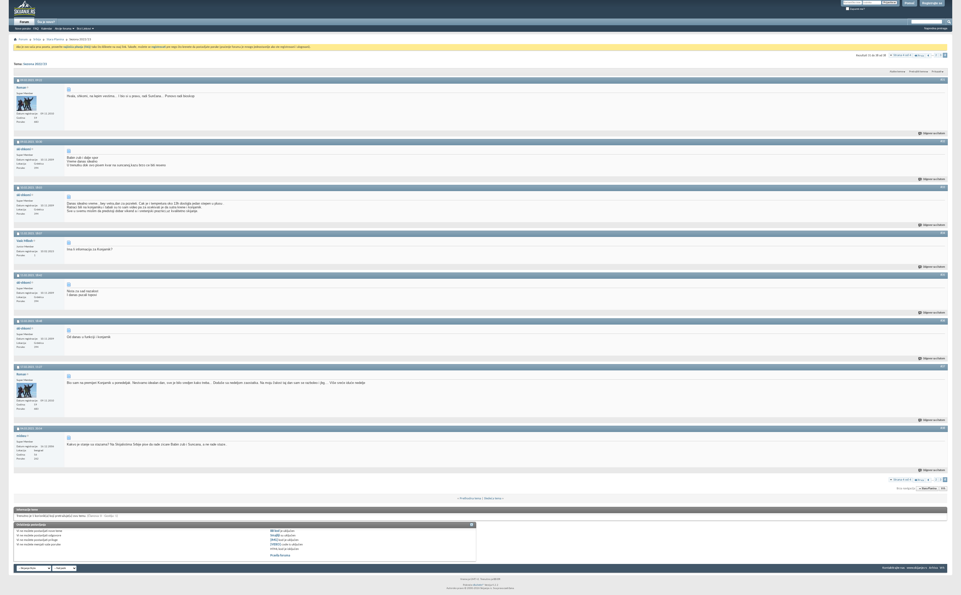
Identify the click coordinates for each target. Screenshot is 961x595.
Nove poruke (23, 28)
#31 (942, 79)
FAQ (36, 28)
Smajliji (275, 535)
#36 (942, 320)
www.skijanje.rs (917, 567)
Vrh (943, 488)
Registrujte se (932, 3)
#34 (942, 233)
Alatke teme (896, 71)
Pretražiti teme (917, 71)
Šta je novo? (46, 22)
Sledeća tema (492, 498)
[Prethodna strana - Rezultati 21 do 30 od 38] (928, 55)
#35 (942, 274)
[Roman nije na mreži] (27, 103)
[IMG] (274, 540)
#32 (942, 141)
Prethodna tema (470, 498)
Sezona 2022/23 (35, 64)
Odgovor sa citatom (934, 133)
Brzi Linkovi (84, 28)
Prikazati (936, 71)
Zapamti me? (857, 9)
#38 (942, 428)
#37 (942, 366)
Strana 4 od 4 (902, 55)
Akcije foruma (63, 28)
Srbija (37, 39)
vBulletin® (478, 585)
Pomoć (910, 3)
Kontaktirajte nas (893, 567)
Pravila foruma (280, 555)
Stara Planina (55, 39)
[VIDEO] (275, 544)
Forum (24, 22)
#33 (942, 187)
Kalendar (46, 28)
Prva (921, 55)
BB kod (275, 531)
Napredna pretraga (935, 28)
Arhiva (933, 567)
